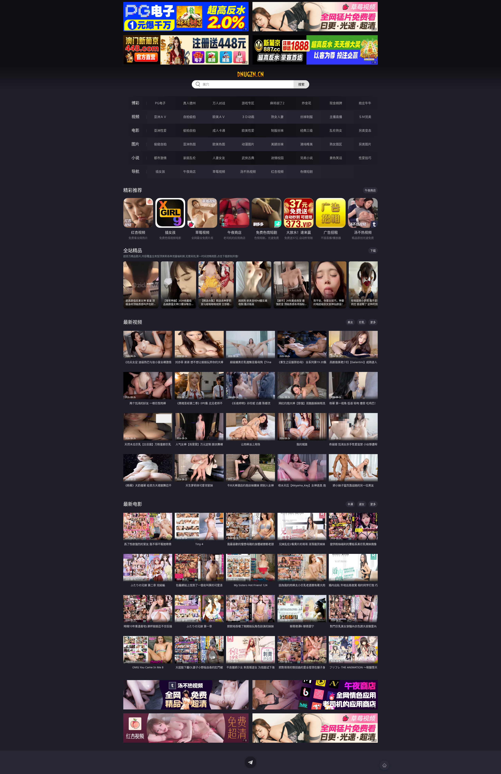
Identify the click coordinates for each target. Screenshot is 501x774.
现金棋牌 (336, 103)
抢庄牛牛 (365, 103)
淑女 (361, 504)
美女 (350, 322)
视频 (135, 116)
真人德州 (189, 103)
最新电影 (132, 504)
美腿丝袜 (277, 144)
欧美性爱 (248, 130)
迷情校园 (277, 158)
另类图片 (365, 144)
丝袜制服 (306, 117)
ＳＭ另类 (365, 117)
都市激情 (160, 158)
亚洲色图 (189, 144)
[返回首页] (384, 765)
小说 (135, 157)
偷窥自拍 (160, 144)
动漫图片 (248, 144)
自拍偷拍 (189, 117)
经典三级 (306, 130)
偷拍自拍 (189, 130)
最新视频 (132, 322)
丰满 (350, 504)
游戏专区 (248, 103)
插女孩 (160, 171)
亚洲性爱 (160, 130)
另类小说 (306, 158)
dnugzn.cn (250, 74)
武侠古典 (248, 158)
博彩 (135, 103)
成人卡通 (219, 130)
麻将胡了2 (277, 103)
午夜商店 (189, 171)
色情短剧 (306, 171)
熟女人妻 (277, 117)
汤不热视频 (248, 171)
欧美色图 (219, 144)
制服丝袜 (277, 130)
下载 (373, 250)
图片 (135, 144)
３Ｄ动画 (248, 117)
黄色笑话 (336, 158)
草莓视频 (219, 171)
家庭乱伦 (189, 158)
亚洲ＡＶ (160, 117)
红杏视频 (277, 171)
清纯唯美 (306, 144)
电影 (135, 130)
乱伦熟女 (336, 130)
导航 (135, 171)
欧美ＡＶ (219, 117)
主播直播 (336, 117)
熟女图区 (336, 144)
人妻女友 (219, 158)
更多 (373, 322)
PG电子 (160, 103)
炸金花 (306, 103)
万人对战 (219, 103)
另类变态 (365, 130)
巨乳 (361, 322)
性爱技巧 (365, 158)
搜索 (301, 84)
